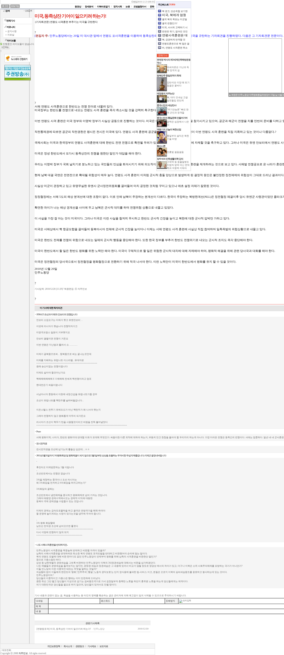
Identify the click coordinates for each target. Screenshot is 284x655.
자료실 (10, 34)
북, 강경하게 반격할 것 (173, 39)
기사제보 (92, 646)
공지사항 (12, 31)
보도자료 (103, 646)
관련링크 (80, 646)
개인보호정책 (53, 646)
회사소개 (68, 646)
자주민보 (23, 653)
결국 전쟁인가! (169, 23)
